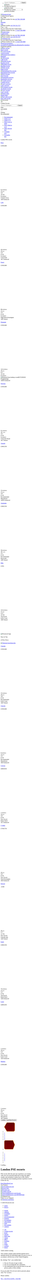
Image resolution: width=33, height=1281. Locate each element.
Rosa (2, 142)
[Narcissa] (14, 429)
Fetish (6, 1244)
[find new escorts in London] (6, 1191)
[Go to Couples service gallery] (6, 80)
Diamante (3, 322)
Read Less (10, 1183)
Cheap (6, 1238)
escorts (6, 1210)
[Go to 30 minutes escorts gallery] (6, 87)
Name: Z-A (7, 120)
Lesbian (6, 1246)
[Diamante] (14, 367)
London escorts (8, 1231)
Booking (19, 45)
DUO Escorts (4, 76)
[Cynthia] (14, 871)
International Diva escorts (8, 72)
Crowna (3, 765)
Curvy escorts (4, 92)
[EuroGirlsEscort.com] (7, 1186)
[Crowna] (14, 811)
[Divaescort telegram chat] (3, 24)
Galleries (10, 45)
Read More (4, 1183)
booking (6, 1218)
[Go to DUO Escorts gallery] (5, 74)
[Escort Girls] (5, 1188)
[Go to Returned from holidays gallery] (8, 54)
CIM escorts (4, 59)
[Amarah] (14, 489)
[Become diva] (5, 32)
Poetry (2, 262)
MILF (6, 1239)
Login (2, 33)
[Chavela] (14, 751)
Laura (2, 1001)
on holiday (7, 1213)
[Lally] (14, 248)
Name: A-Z (7, 119)
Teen (5, 1242)
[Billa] (14, 608)
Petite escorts (4, 69)
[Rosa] (14, 188)
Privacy (6, 1207)
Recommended (8, 117)
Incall (5, 1233)
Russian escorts (5, 63)
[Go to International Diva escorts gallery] (8, 71)
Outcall (6, 1234)
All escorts (7, 43)
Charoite (3, 646)
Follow (12, 1199)
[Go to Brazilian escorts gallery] (6, 64)
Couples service (5, 82)
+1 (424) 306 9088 (20, 30)
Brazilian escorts (5, 66)
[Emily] (14, 987)
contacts (6, 1226)
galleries (6, 1212)
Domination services (6, 79)
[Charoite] (14, 691)
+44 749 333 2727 (15, 25)
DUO (6, 45)
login (5, 1223)
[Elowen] (14, 929)
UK (5, 1229)
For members (26, 45)
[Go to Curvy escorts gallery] (5, 90)
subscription (7, 1222)
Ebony (6, 1247)
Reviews (15, 45)
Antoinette (4, 503)
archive (6, 1215)
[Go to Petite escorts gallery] (5, 67)
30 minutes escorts (6, 89)
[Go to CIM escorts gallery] (5, 58)
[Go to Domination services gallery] (7, 77)
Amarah (3, 443)
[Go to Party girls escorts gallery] (6, 97)
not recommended (9, 1217)
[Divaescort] (6, 14)
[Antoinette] (14, 548)
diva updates (7, 1225)
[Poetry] (14, 308)
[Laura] (14, 1047)
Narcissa (3, 383)
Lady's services (5, 85)
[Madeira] (14, 1107)
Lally (2, 202)
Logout (6, 33)
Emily (2, 942)
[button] (23, 3)
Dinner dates (4, 95)
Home (2, 43)
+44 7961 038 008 (20, 19)
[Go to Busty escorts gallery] (5, 48)
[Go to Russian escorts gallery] (6, 61)
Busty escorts (4, 50)
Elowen (3, 883)
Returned (3, 56)
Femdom (6, 1241)
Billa (2, 563)
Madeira (3, 1061)
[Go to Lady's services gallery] (6, 84)
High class (7, 1236)
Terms (6, 1206)
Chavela (3, 706)
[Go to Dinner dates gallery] (5, 93)
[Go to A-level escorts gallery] (5, 51)
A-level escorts (5, 53)
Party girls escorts (5, 98)
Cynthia (3, 825)
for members (7, 1220)
